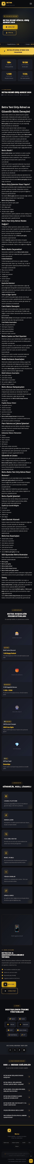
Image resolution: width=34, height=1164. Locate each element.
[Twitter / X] (15, 1050)
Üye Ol (10, 33)
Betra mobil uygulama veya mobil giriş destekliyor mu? (17, 1090)
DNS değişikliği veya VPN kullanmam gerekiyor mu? (17, 1116)
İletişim (17, 1146)
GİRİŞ (31, 1160)
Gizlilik (23, 1142)
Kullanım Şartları (15, 1142)
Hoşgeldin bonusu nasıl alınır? (17, 1110)
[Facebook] (19, 1050)
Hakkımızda (6, 1142)
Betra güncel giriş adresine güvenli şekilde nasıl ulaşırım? (17, 1083)
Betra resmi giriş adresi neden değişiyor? (17, 1076)
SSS (29, 1142)
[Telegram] (24, 1050)
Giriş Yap (11, 27)
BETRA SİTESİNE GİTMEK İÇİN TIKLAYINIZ (18, 51)
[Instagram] (10, 1050)
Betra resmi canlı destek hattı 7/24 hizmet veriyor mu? (17, 1104)
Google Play (12, 991)
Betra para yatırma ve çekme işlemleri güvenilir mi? (17, 1097)
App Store (11, 984)
